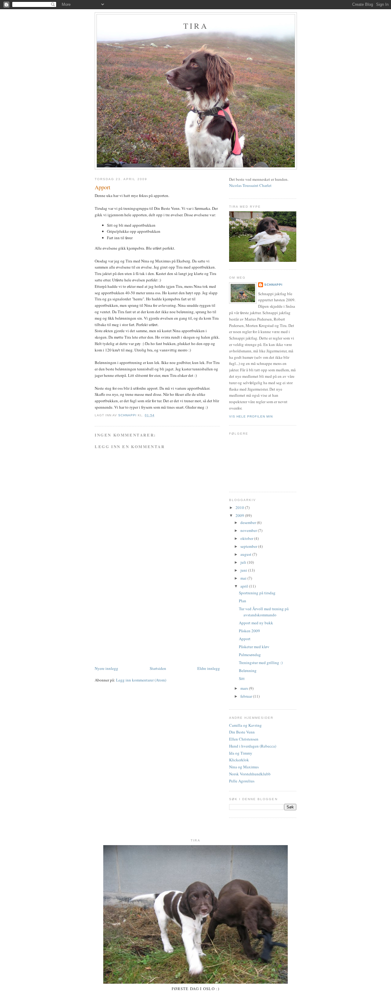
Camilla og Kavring (245, 725)
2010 (240, 507)
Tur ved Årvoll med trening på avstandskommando (264, 612)
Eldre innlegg (208, 668)
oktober (247, 538)
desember (248, 522)
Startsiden (158, 668)
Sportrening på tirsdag (257, 593)
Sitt (242, 678)
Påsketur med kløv (254, 646)
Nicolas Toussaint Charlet (250, 185)
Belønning (248, 670)
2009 (240, 515)
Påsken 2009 (249, 630)
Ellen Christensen (243, 739)
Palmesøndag (250, 654)
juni (244, 570)
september (249, 546)
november (249, 530)
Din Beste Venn (242, 732)
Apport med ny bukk (256, 623)
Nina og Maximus (244, 767)
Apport (244, 638)
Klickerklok (239, 760)
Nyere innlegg (106, 668)
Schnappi (273, 284)
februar (246, 696)
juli (243, 562)
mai (243, 578)
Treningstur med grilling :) (261, 662)
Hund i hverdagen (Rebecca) (252, 746)
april (244, 586)
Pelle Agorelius (241, 781)
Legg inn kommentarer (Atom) (141, 680)
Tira (195, 25)
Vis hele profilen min (251, 416)
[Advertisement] (140, 622)
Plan (242, 600)
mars (244, 688)
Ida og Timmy (240, 753)
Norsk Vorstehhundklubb (250, 774)
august (246, 554)
